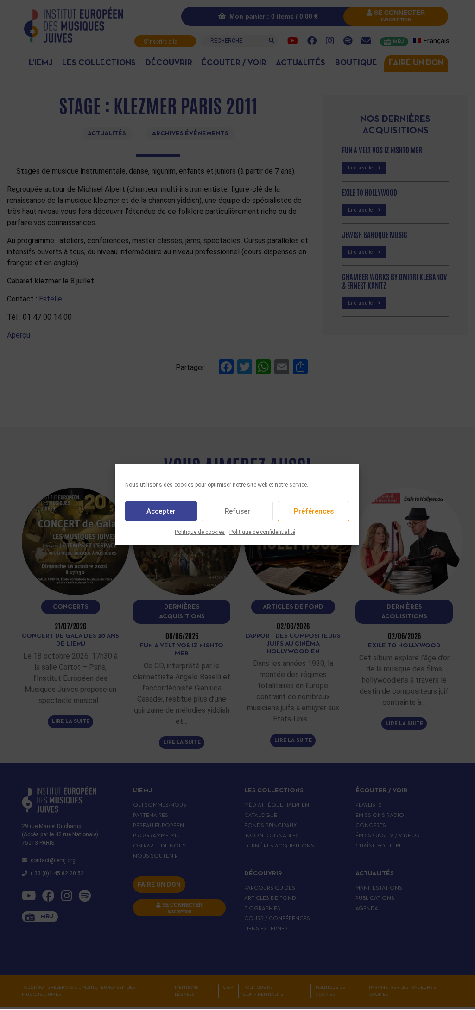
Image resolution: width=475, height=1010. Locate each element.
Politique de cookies (200, 532)
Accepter (161, 511)
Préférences (314, 511)
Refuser (237, 511)
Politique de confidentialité (262, 532)
